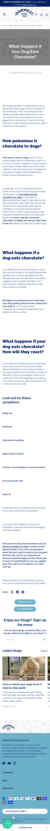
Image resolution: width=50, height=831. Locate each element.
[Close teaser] (13, 818)
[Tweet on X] (12, 592)
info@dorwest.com (28, 5)
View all (44, 650)
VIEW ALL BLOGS (25, 602)
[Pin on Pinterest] (22, 592)
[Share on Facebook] (17, 592)
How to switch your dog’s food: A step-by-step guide (22, 686)
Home (4, 25)
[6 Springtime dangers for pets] (46, 827)
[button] (47, 14)
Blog (10, 25)
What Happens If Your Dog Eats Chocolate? (28, 25)
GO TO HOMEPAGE (25, 609)
